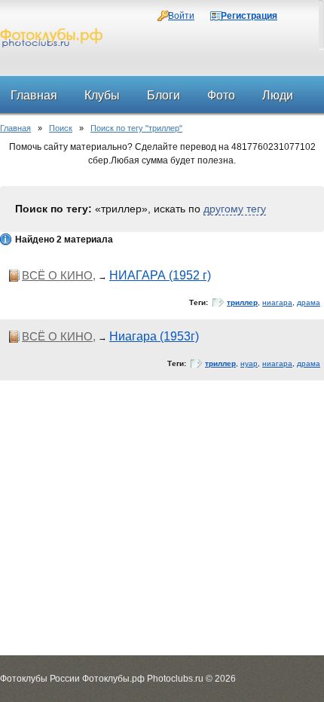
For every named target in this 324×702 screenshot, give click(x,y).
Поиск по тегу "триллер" (136, 128)
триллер (242, 302)
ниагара (277, 302)
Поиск (60, 128)
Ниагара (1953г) (154, 336)
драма (308, 302)
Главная (15, 128)
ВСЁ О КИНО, (59, 275)
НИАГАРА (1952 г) (160, 275)
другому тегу (234, 209)
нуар (249, 363)
